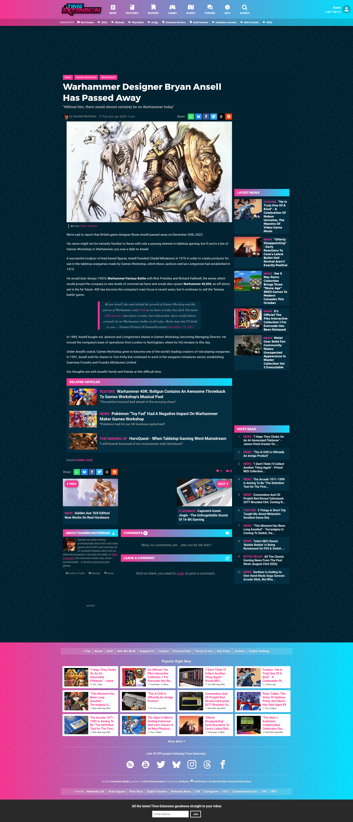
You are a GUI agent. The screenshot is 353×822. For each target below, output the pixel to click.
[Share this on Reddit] (228, 117)
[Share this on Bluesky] (198, 117)
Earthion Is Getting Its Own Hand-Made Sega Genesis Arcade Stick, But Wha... (264, 575)
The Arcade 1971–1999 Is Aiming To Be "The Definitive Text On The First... (264, 483)
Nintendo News (181, 791)
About (98, 651)
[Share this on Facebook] (206, 117)
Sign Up (337, 11)
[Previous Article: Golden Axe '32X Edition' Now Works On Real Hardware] (90, 504)
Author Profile (76, 573)
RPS (274, 791)
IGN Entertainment (154, 781)
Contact (163, 651)
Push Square (116, 791)
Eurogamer (211, 791)
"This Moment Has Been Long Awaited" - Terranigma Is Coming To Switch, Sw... (264, 529)
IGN (197, 791)
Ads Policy (224, 651)
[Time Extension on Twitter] (161, 765)
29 (257, 326)
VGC (226, 791)
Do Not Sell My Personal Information (230, 781)
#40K (142, 310)
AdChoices (200, 781)
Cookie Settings (259, 651)
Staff (109, 651)
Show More (176, 741)
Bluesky (95, 573)
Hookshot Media (120, 781)
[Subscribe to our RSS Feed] (130, 765)
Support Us (147, 651)
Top (87, 651)
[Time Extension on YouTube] (145, 765)
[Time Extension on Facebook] (223, 765)
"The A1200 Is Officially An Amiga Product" (263, 454)
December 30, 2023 (181, 327)
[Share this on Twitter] (213, 117)
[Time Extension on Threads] (207, 765)
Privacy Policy (182, 651)
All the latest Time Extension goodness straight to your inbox (176, 806)
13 (258, 254)
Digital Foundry (157, 791)
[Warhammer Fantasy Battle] (149, 171)
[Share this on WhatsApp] (191, 117)
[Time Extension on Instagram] (192, 765)
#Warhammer (114, 315)
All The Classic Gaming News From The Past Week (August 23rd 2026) (263, 560)
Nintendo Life (95, 791)
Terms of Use (204, 651)
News (68, 77)
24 (257, 288)
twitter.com (84, 460)
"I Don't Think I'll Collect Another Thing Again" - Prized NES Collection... (263, 467)
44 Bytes (184, 781)
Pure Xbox (136, 791)
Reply (110, 573)
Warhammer (108, 77)
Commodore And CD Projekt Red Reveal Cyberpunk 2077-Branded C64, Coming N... (264, 498)
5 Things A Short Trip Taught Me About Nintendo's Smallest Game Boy (264, 514)
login (180, 573)
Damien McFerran (84, 116)
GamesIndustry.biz (245, 791)
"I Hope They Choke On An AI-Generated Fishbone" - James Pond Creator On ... (263, 440)
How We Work (126, 651)
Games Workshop (86, 77)
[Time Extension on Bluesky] (176, 765)
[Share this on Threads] (221, 117)
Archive (240, 651)
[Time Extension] (81, 9)
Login (328, 11)
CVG (264, 791)
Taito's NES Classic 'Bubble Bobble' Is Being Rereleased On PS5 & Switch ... (264, 544)
